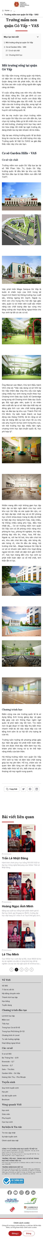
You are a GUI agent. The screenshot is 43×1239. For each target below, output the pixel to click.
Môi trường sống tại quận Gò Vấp (19, 42)
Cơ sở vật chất (14, 50)
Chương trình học (15, 55)
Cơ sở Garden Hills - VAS (16, 47)
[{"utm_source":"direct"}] (21, 4)
